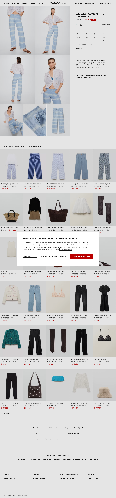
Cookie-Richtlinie (66, 249)
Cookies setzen (30, 257)
